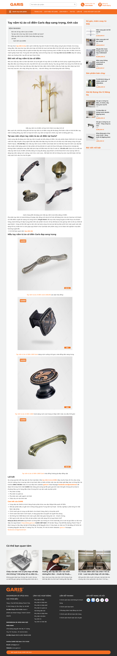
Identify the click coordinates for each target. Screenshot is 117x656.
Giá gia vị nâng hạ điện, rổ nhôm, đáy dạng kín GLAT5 (102, 103)
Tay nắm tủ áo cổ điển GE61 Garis (27, 354)
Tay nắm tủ (37, 619)
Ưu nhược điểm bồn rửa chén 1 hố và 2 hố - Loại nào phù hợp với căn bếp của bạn (93, 573)
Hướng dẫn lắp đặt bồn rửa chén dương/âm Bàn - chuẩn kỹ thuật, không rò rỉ (56, 573)
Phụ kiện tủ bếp (39, 599)
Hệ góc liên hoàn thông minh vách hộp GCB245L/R (102, 51)
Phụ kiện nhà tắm (39, 616)
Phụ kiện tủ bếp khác (41, 613)
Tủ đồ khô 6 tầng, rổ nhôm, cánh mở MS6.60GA (103, 81)
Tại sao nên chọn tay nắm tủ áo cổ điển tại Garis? (27, 34)
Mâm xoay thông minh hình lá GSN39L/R (101, 62)
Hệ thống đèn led (39, 610)
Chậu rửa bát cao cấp (92, 11)
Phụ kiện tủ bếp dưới (40, 605)
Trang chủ (38, 11)
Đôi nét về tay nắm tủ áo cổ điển (22, 32)
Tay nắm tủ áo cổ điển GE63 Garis (33, 473)
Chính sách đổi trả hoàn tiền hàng (70, 614)
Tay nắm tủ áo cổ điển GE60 (24, 414)
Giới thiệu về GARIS (51, 11)
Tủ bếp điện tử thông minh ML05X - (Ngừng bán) (103, 112)
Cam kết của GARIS (19, 41)
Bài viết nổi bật (93, 148)
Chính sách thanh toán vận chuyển (71, 617)
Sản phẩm (63, 11)
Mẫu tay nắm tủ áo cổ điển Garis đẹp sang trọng (27, 36)
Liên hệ (79, 11)
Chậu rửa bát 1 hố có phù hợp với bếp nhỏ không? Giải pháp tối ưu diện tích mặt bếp (22, 573)
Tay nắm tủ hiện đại (40, 621)
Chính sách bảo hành (67, 606)
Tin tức (72, 11)
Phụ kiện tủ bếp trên (40, 602)
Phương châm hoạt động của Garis (71, 610)
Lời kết (13, 38)
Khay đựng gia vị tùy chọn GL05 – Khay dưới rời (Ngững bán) (103, 135)
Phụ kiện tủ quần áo (40, 608)
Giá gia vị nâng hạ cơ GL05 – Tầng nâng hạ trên (103, 124)
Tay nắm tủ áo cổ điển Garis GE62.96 (39, 295)
